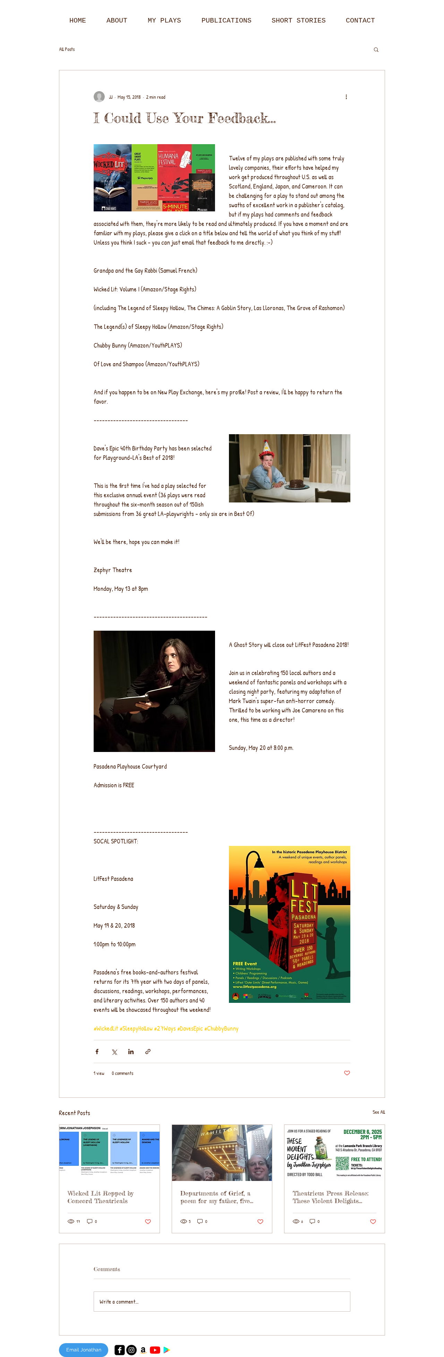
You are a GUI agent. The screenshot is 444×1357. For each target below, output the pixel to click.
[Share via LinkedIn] (131, 1051)
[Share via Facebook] (97, 1051)
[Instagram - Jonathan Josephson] (131, 1350)
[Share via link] (148, 1051)
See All (379, 1112)
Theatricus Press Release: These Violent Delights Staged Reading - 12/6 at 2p (334, 1197)
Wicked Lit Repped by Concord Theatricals (100, 1197)
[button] (376, 49)
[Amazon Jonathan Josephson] (143, 1350)
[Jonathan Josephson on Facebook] (119, 1350)
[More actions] (346, 97)
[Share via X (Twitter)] (114, 1051)
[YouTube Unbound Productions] (155, 1350)
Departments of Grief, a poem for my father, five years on (215, 1197)
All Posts (67, 49)
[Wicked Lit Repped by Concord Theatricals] (109, 1153)
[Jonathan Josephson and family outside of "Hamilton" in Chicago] (222, 1153)
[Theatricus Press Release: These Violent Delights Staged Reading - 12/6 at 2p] (334, 1153)
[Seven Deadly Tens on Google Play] (167, 1350)
